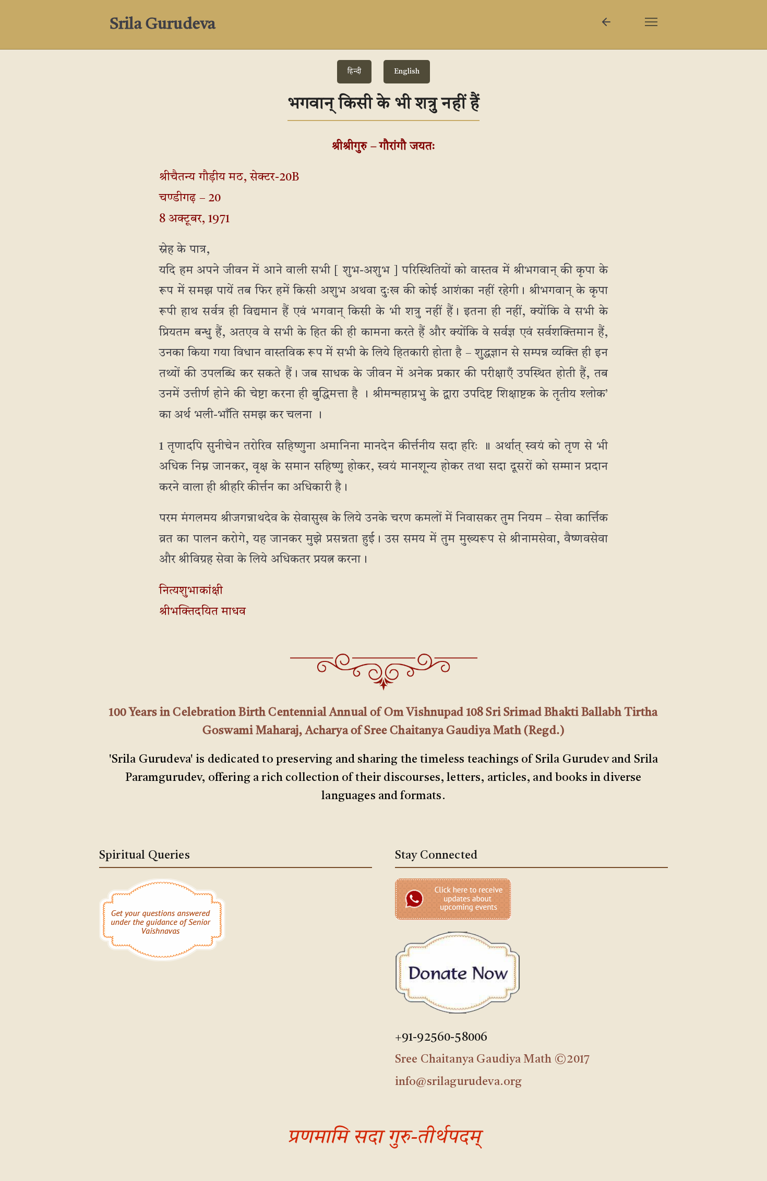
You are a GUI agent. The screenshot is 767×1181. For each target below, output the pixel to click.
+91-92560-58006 (441, 1037)
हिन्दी (354, 71)
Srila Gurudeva (162, 24)
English (407, 71)
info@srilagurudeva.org (458, 1082)
